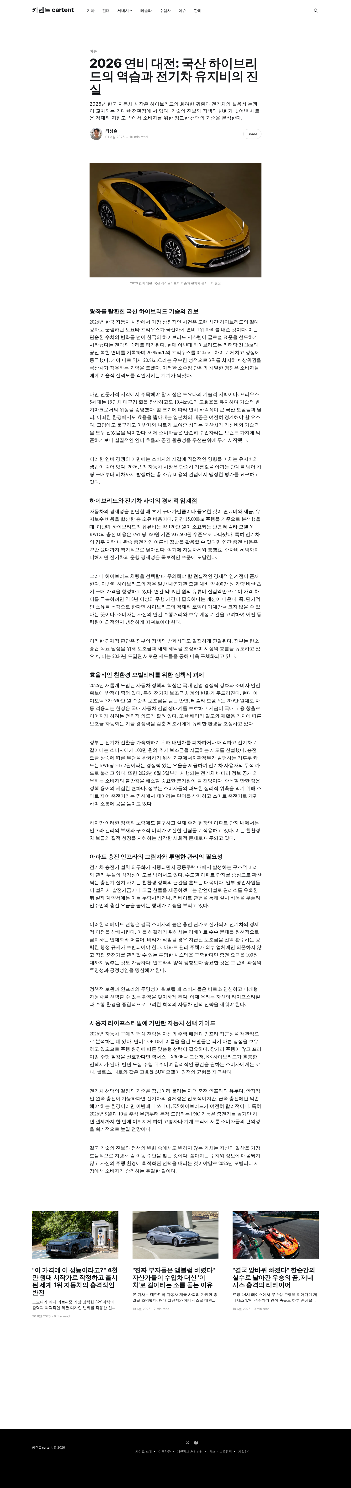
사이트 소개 (143, 1451)
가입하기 (244, 1451)
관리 (198, 10)
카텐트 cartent (53, 9)
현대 (106, 10)
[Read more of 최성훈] (96, 134)
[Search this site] (316, 10)
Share (252, 134)
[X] (187, 1443)
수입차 (165, 10)
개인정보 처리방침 (190, 1451)
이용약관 (164, 1451)
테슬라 (146, 10)
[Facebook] (196, 1443)
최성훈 (111, 131)
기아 (91, 10)
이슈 (182, 10)
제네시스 (125, 10)
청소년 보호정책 (220, 1451)
